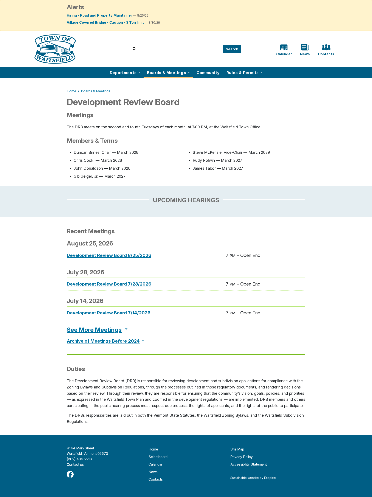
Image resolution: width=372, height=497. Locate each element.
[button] (125, 72)
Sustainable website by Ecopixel (253, 478)
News (153, 472)
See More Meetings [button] (94, 329)
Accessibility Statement (248, 464)
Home (71, 91)
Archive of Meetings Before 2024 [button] (103, 341)
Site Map (237, 449)
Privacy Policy (241, 457)
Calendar (155, 464)
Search (232, 49)
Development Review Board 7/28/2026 (109, 284)
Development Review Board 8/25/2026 (109, 255)
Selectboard (158, 457)
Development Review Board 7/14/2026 (108, 312)
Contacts (156, 479)
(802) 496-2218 (79, 459)
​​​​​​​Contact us (75, 464)
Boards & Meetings (95, 91)
